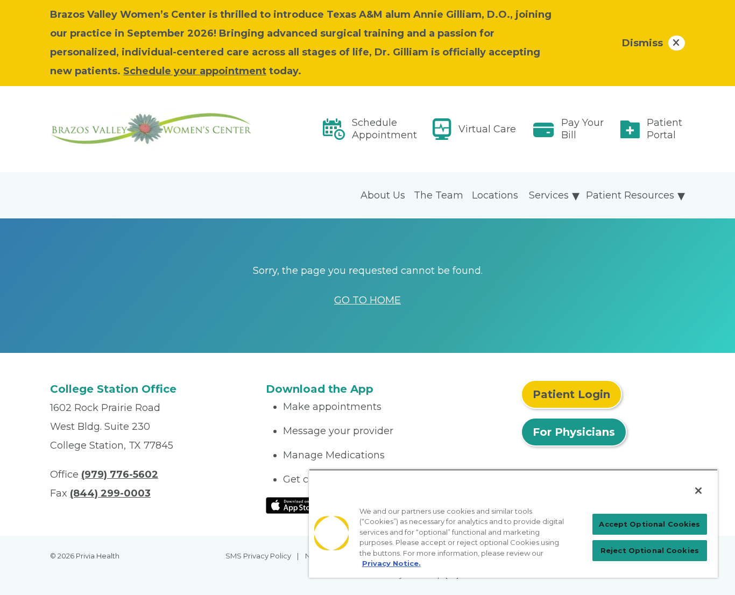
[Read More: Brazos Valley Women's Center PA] (151, 129)
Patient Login (571, 394)
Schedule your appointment (194, 71)
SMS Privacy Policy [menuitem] (258, 555)
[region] (513, 523)
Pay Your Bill (582, 129)
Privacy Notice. (391, 563)
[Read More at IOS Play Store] (294, 505)
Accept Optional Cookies (649, 524)
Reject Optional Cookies (649, 550)
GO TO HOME (367, 300)
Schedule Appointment (384, 129)
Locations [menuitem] (495, 195)
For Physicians (574, 432)
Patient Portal (664, 129)
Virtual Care (487, 129)
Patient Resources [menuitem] (630, 195)
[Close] (698, 490)
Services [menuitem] (549, 195)
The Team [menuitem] (438, 195)
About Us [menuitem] (383, 195)
